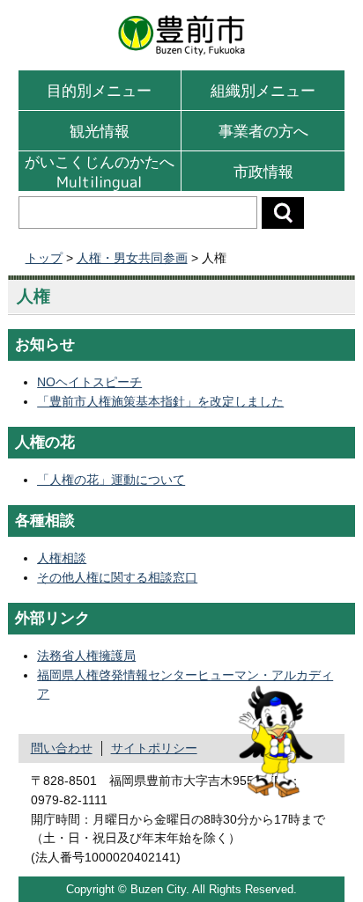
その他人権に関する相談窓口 (117, 577)
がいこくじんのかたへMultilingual (99, 171)
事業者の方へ (263, 131)
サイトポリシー (154, 748)
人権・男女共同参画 (132, 258)
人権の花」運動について (111, 480)
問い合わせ (62, 748)
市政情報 (263, 171)
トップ (44, 258)
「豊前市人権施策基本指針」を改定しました (160, 401)
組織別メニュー (263, 90)
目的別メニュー (99, 90)
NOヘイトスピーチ (89, 382)
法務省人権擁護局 (86, 656)
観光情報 (100, 131)
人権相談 (61, 558)
